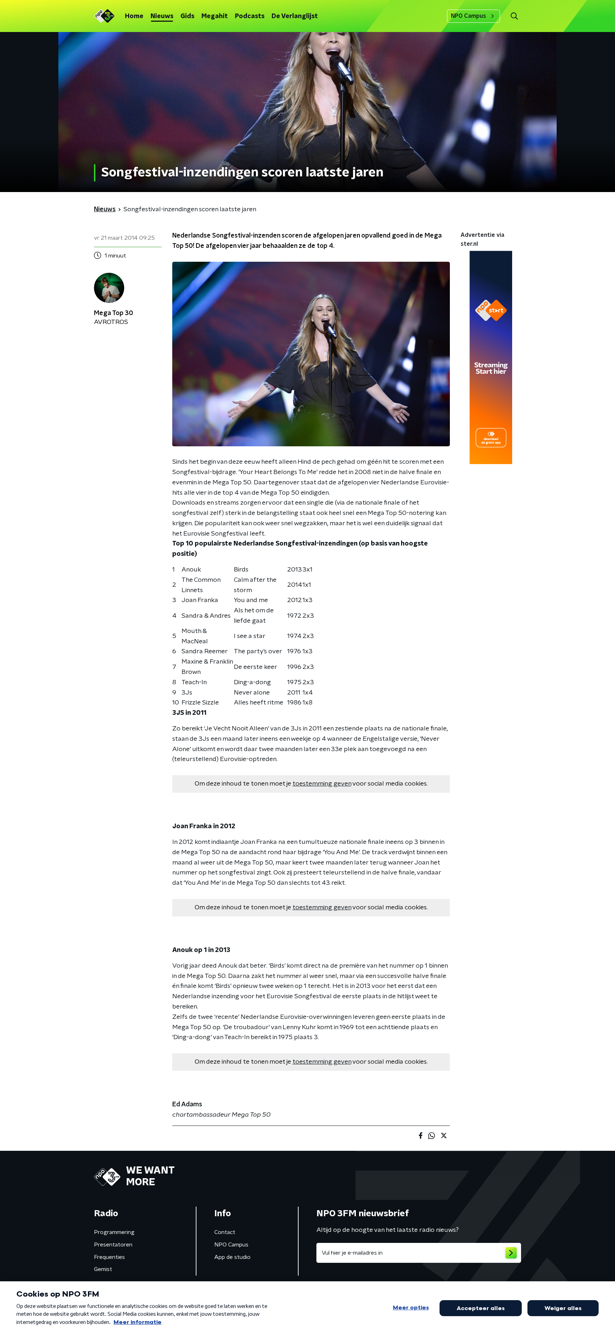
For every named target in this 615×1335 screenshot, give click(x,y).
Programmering (114, 1232)
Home (134, 16)
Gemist (103, 1269)
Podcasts (249, 16)
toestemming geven (322, 784)
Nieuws (162, 16)
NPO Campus (468, 16)
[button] (514, 16)
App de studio (232, 1257)
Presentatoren (113, 1245)
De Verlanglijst (295, 16)
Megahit (214, 16)
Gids (187, 16)
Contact (224, 1232)
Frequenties (109, 1257)
